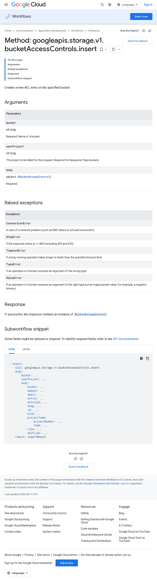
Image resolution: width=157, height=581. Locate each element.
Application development (52, 30)
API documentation (125, 339)
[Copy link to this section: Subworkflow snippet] (52, 329)
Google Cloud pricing (17, 519)
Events (123, 519)
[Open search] (102, 4)
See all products (14, 513)
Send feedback (138, 41)
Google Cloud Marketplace (20, 525)
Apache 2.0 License (50, 483)
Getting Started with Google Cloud (97, 521)
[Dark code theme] (141, 358)
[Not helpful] (149, 31)
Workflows (21, 16)
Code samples (89, 528)
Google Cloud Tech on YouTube (132, 539)
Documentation (24, 30)
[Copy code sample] (148, 358)
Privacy (29, 554)
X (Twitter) (125, 525)
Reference (94, 30)
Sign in (148, 4)
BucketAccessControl (34, 177)
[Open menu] (6, 4)
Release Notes (51, 525)
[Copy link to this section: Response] (29, 305)
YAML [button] (11, 349)
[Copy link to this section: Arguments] (31, 102)
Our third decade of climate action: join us (106, 554)
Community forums (54, 513)
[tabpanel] (78, 398)
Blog (121, 513)
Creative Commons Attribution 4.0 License (108, 479)
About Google (13, 554)
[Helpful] (144, 31)
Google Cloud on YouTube (134, 531)
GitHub (85, 513)
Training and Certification (96, 540)
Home (8, 30)
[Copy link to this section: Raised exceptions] (46, 203)
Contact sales (13, 531)
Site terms (43, 554)
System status (51, 531)
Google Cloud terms (65, 554)
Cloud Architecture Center (96, 534)
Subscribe (66, 563)
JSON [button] (25, 349)
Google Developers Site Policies (101, 483)
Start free (141, 16)
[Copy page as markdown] (113, 49)
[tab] (12, 349)
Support (47, 519)
